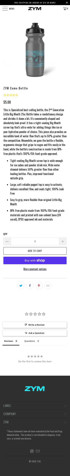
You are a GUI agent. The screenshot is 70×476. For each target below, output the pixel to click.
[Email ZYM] (37, 451)
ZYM (39, 461)
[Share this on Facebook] (30, 285)
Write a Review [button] (36, 324)
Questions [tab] (29, 341)
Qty (5, 234)
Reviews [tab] (8, 341)
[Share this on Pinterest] (39, 285)
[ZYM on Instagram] (31, 451)
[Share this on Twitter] (21, 285)
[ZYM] (35, 8)
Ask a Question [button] (36, 332)
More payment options (35, 269)
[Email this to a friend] (48, 285)
